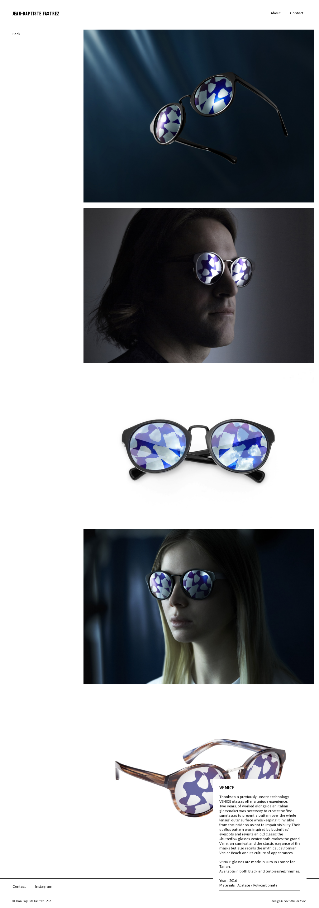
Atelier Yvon (298, 901)
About (276, 13)
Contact (296, 13)
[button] (306, 886)
